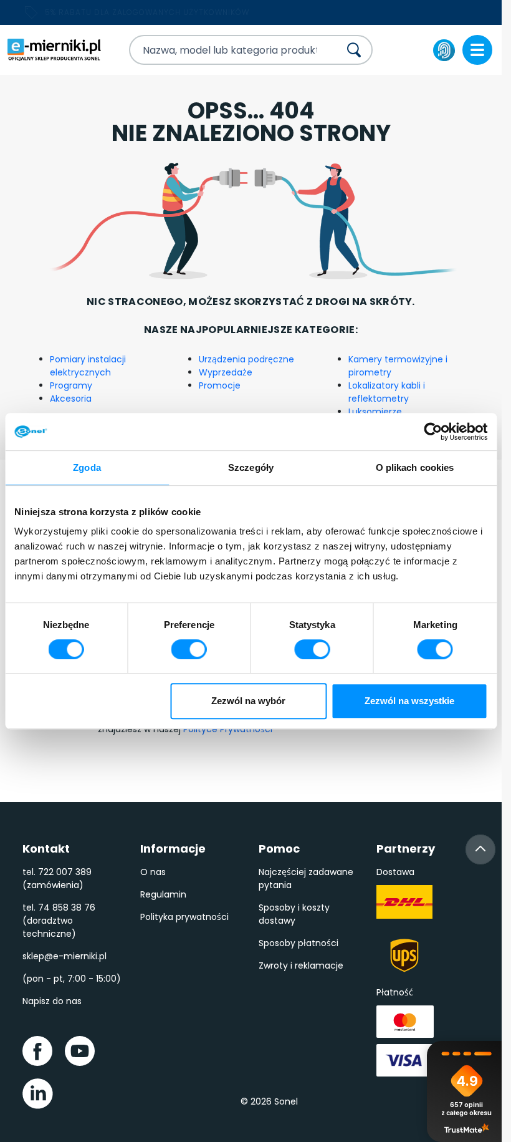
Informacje (173, 848)
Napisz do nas (52, 1001)
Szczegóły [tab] (251, 467)
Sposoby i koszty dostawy (294, 914)
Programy (71, 385)
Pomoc (279, 848)
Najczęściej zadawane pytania (306, 878)
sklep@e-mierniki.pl (64, 956)
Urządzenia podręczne (246, 359)
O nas (153, 872)
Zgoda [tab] (87, 467)
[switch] (189, 649)
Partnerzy (405, 848)
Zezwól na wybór (248, 700)
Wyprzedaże (225, 372)
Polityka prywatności (184, 917)
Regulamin (163, 894)
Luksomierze (375, 411)
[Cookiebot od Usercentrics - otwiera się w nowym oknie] (432, 431)
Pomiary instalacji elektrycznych (88, 366)
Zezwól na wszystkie (409, 700)
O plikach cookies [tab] (415, 467)
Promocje (220, 385)
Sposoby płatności (298, 943)
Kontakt (46, 848)
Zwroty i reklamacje (301, 965)
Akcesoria (71, 398)
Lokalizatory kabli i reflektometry (386, 392)
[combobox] (223, 50)
